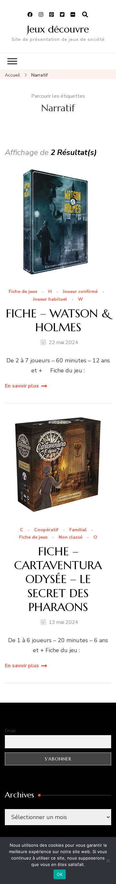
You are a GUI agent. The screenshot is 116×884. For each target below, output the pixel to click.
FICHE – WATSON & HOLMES (58, 320)
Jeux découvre (58, 29)
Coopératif (46, 530)
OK (60, 874)
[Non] (108, 860)
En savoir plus (22, 385)
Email (10, 731)
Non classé (70, 537)
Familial (78, 530)
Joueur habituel (50, 299)
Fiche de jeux (23, 291)
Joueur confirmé (80, 291)
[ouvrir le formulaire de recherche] (85, 15)
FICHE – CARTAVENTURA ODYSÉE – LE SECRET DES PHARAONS (58, 579)
